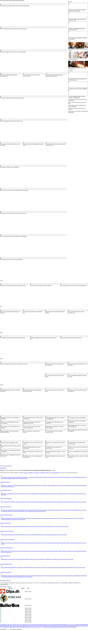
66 (62, 624)
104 (16, 625)
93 (2, 625)
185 (52, 627)
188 (57, 627)
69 (65, 624)
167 (25, 627)
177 (40, 627)
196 (69, 627)
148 (83, 625)
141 (72, 625)
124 (46, 625)
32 (27, 624)
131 (57, 625)
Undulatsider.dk (3, 468)
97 (6, 625)
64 (60, 624)
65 (61, 624)
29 (24, 624)
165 (22, 627)
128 (52, 625)
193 (65, 627)
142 (74, 625)
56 (52, 624)
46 (42, 624)
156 (8, 627)
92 (1, 625)
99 (8, 625)
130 (55, 625)
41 (36, 624)
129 (54, 625)
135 (63, 625)
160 (14, 627)
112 (28, 625)
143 (75, 625)
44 (40, 624)
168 (26, 627)
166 (23, 627)
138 (68, 625)
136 (65, 625)
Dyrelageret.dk (43, 472)
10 (5, 624)
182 (48, 627)
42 (38, 624)
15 (10, 624)
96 (5, 625)
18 (13, 624)
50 (46, 624)
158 (11, 627)
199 (74, 627)
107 (21, 625)
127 (51, 625)
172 (32, 627)
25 (20, 624)
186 (54, 627)
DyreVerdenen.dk (55, 472)
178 (42, 627)
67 (63, 624)
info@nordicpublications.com (6, 465)
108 (22, 625)
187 (55, 627)
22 (17, 624)
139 (69, 625)
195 (68, 627)
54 (50, 624)
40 (35, 624)
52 (48, 624)
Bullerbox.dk (31, 472)
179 (43, 627)
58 (54, 624)
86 (83, 624)
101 (11, 625)
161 (15, 627)
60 (56, 624)
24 (19, 624)
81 (78, 624)
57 (53, 624)
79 (76, 624)
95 (4, 625)
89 (86, 624)
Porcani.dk (26, 472)
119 (38, 625)
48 (44, 624)
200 (75, 627)
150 (86, 625)
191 (62, 627)
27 (22, 624)
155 (6, 627)
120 (40, 625)
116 (34, 625)
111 (27, 625)
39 (34, 624)
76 (73, 624)
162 (17, 627)
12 (7, 624)
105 (17, 625)
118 (37, 625)
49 (45, 624)
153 (3, 627)
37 (32, 624)
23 (18, 624)
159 (12, 627)
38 (33, 624)
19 (14, 624)
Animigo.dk (36, 472)
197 (71, 627)
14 (9, 624)
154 (5, 627)
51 (47, 624)
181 (46, 627)
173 (34, 627)
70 (66, 624)
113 (29, 625)
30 (25, 624)
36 (31, 624)
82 (79, 624)
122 (43, 625)
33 (28, 624)
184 (51, 627)
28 (23, 624)
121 (41, 625)
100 (10, 625)
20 (15, 624)
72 (68, 624)
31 (26, 624)
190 (60, 627)
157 (9, 627)
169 (28, 627)
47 (43, 624)
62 (58, 624)
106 (19, 625)
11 (6, 624)
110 (25, 625)
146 (80, 625)
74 (71, 624)
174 (35, 627)
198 (72, 627)
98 (7, 625)
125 (48, 625)
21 (16, 624)
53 (49, 624)
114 (31, 625)
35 (30, 624)
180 (45, 627)
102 (13, 625)
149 (85, 625)
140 (71, 625)
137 (66, 625)
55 (51, 624)
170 (29, 627)
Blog (8, 629)
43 (39, 624)
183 (49, 627)
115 (32, 625)
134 (61, 625)
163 (18, 627)
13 (8, 624)
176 (38, 627)
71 (67, 624)
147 (81, 625)
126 (49, 625)
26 (21, 624)
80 (77, 624)
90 (87, 624)
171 (31, 627)
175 (37, 627)
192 (63, 627)
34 (29, 624)
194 (66, 627)
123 (44, 625)
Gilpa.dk (21, 472)
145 (78, 625)
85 (82, 624)
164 (20, 627)
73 (69, 624)
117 (35, 625)
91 (0, 625)
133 (60, 625)
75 (72, 624)
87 (84, 624)
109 (24, 625)
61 (57, 624)
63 (59, 624)
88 (85, 624)
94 (3, 625)
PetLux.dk (48, 472)
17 (12, 624)
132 (58, 625)
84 (81, 624)
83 (80, 624)
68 (64, 624)
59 (55, 624)
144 (77, 625)
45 (41, 624)
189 (59, 627)
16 (11, 624)
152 (2, 627)
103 (14, 625)
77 (74, 624)
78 (75, 624)
